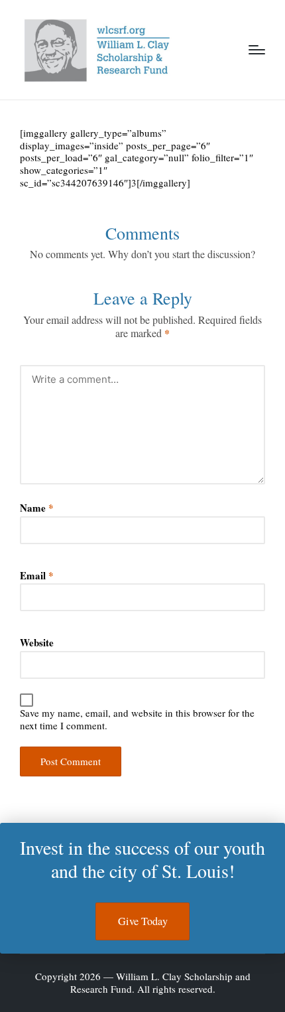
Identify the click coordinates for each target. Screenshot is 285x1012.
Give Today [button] (143, 921)
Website (37, 642)
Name (37, 508)
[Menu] (257, 49)
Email (37, 575)
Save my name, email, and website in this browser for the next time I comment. (137, 719)
